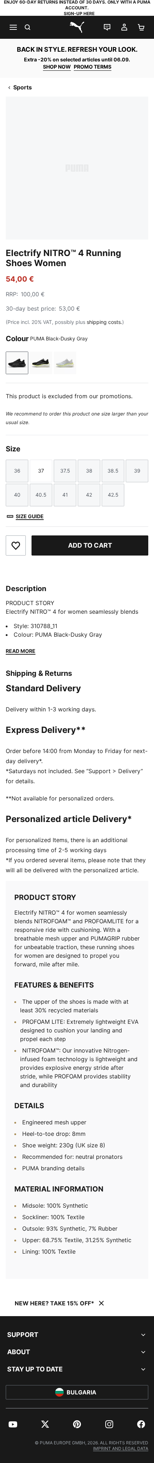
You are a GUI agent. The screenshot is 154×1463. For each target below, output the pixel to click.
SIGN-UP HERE (79, 13)
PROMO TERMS (92, 67)
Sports (22, 87)
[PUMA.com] (77, 27)
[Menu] (13, 27)
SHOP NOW (57, 67)
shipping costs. (104, 322)
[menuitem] (13, 1424)
